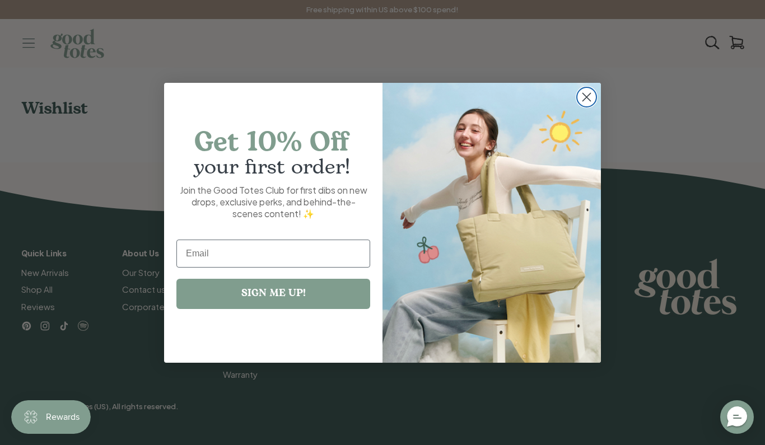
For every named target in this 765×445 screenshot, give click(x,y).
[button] (737, 417)
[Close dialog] (586, 97)
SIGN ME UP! (273, 294)
